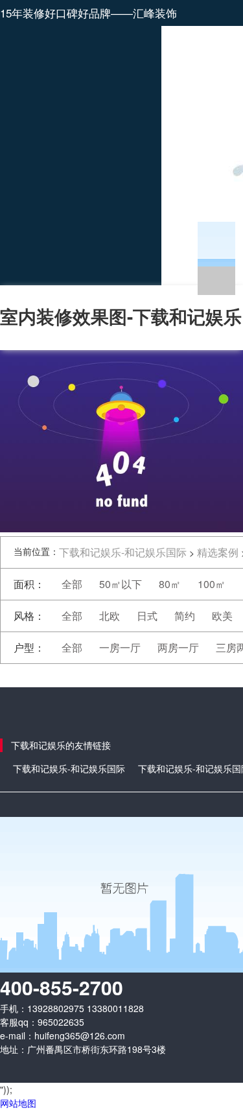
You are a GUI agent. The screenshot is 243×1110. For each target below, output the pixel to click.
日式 (147, 615)
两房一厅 (178, 647)
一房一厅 (120, 647)
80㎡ (170, 583)
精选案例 (217, 552)
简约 (184, 615)
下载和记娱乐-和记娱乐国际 (123, 552)
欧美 (222, 615)
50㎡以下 (120, 583)
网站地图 (18, 1102)
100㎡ (212, 583)
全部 (72, 583)
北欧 (109, 615)
